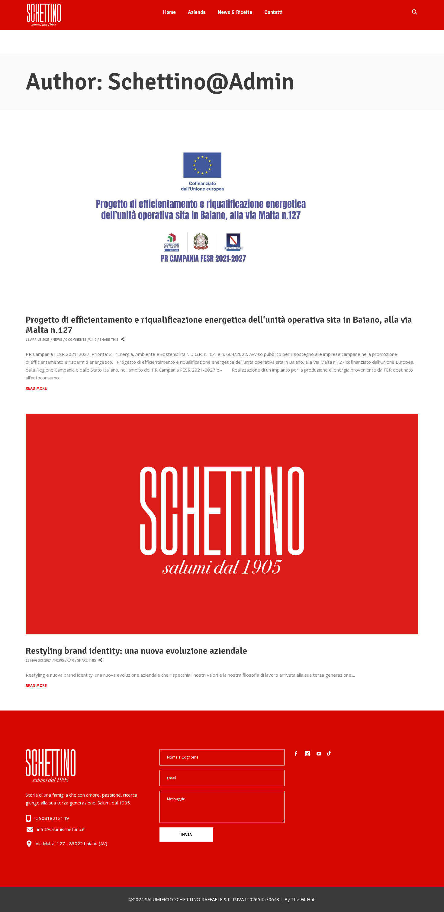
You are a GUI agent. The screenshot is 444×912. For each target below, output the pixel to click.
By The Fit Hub (300, 899)
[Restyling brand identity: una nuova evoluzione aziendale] (222, 523)
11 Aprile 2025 (38, 339)
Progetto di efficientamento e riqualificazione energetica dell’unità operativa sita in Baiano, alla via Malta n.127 (219, 325)
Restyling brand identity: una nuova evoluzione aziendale (136, 650)
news (57, 339)
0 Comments (75, 339)
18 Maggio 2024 (38, 660)
